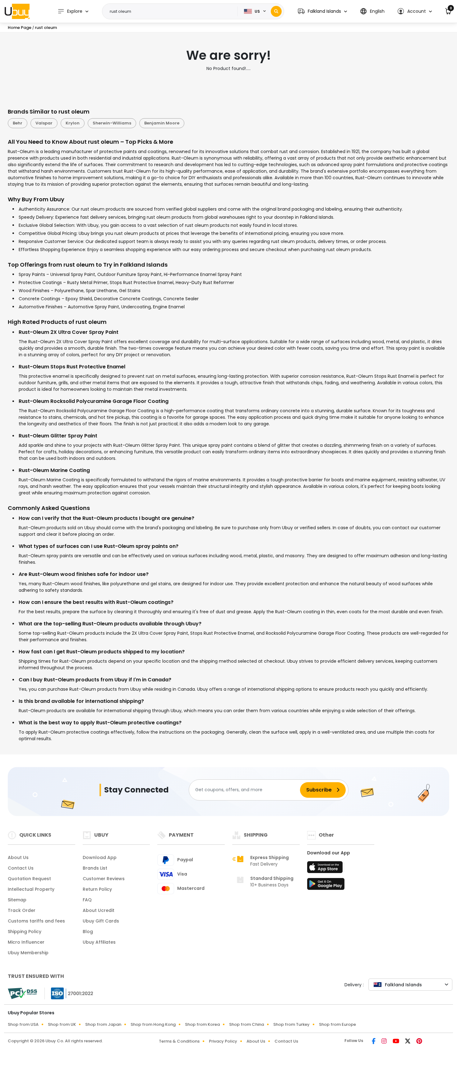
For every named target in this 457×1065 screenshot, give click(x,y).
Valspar (44, 123)
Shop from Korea (202, 1024)
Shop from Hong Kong (153, 1024)
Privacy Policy (223, 1041)
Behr (17, 123)
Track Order (21, 910)
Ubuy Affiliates (99, 942)
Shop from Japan (103, 1024)
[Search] (276, 11)
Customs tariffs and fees (36, 921)
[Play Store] (325, 886)
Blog (88, 931)
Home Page (19, 27)
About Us (18, 857)
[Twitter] (408, 1042)
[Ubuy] (17, 11)
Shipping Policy (24, 931)
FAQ (87, 900)
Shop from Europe (337, 1024)
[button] (322, 11)
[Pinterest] (419, 1042)
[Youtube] (396, 1042)
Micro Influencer (26, 942)
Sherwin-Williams (112, 123)
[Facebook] (374, 1042)
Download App (100, 857)
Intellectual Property (31, 889)
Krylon (73, 123)
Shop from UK (62, 1024)
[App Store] (325, 869)
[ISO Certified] (69, 993)
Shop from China (246, 1024)
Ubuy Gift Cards (101, 921)
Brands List (95, 868)
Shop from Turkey (291, 1024)
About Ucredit (98, 910)
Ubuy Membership (28, 953)
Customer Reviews (104, 879)
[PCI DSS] (22, 993)
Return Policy (97, 889)
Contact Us (21, 868)
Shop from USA (23, 1024)
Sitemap (17, 900)
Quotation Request (29, 879)
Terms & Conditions (179, 1041)
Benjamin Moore (161, 123)
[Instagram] (384, 1042)
